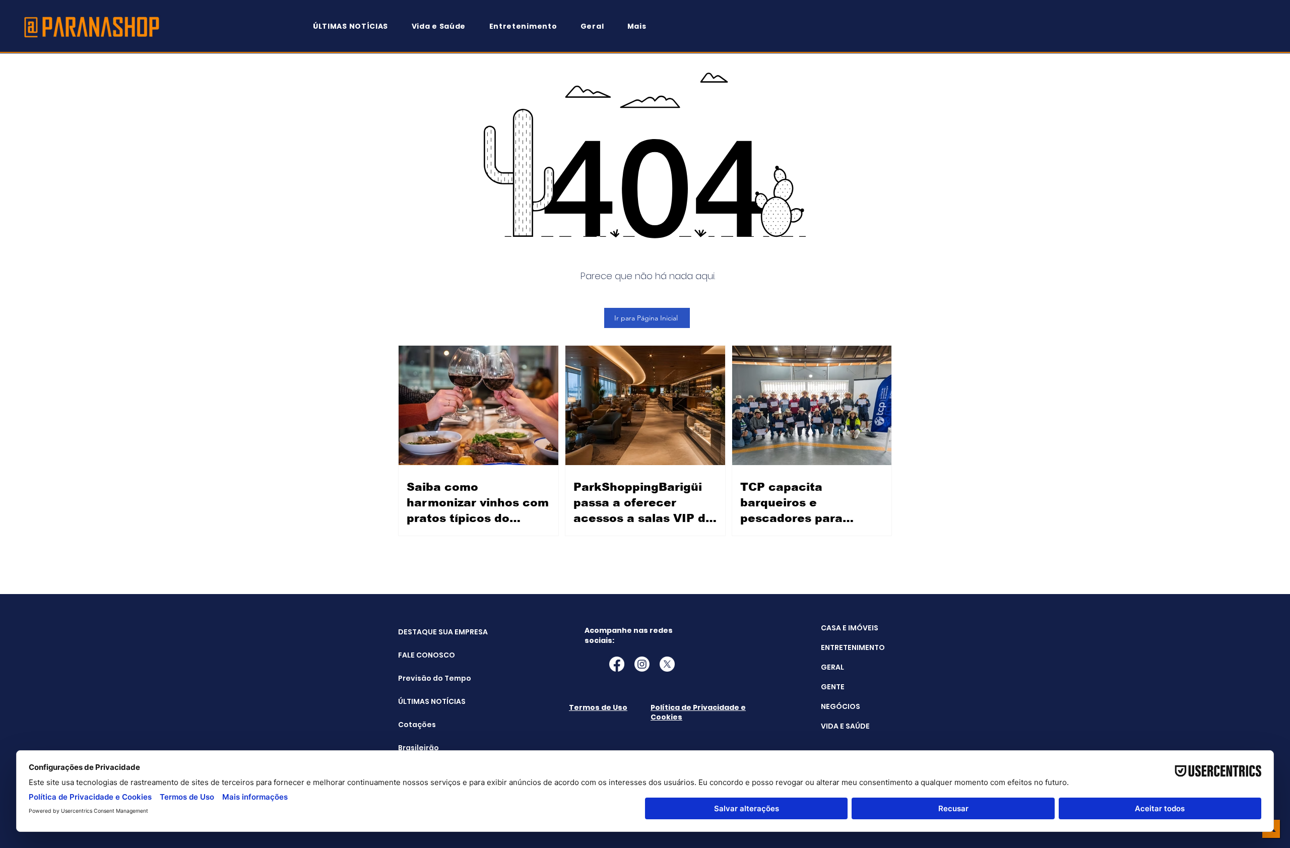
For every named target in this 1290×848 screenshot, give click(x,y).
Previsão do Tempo (423, 678)
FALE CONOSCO (423, 655)
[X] (667, 664)
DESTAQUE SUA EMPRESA (423, 632)
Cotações (417, 725)
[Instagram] (642, 664)
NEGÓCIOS (840, 706)
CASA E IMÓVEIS (849, 628)
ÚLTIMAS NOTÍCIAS (423, 701)
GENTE (833, 687)
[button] (641, 26)
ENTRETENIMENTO (853, 647)
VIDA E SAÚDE (845, 726)
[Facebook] (616, 664)
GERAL (832, 667)
